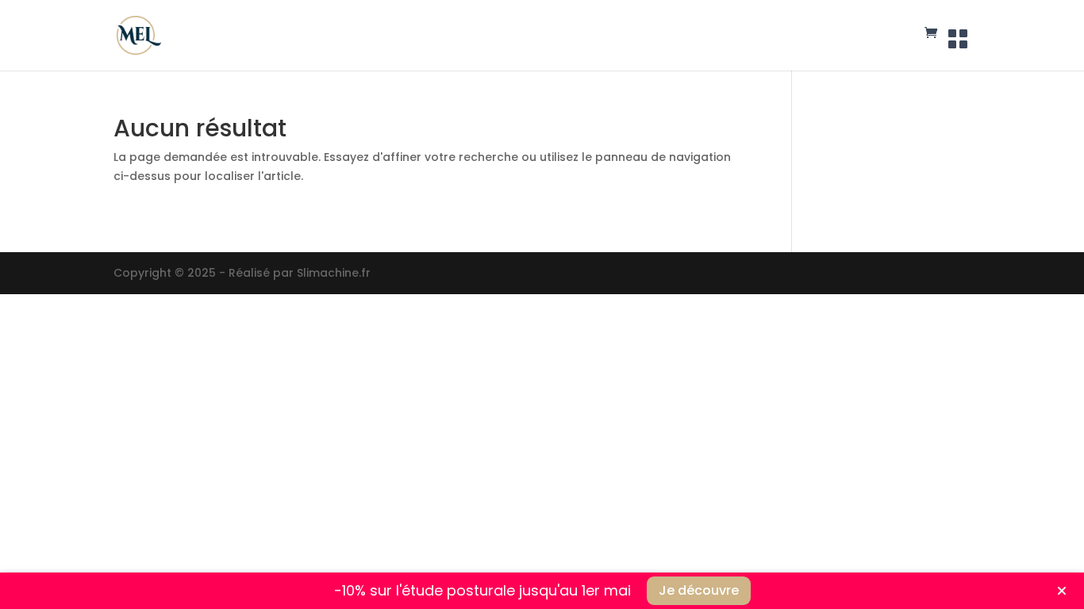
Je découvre (699, 590)
